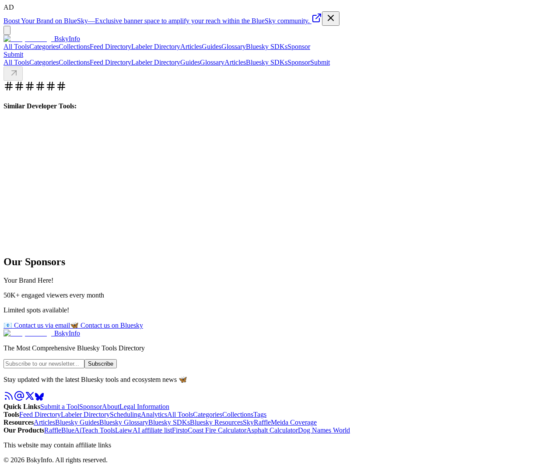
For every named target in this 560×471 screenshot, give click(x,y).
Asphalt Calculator (272, 430)
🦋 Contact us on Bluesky (106, 325)
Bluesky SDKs (266, 46)
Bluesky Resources (216, 422)
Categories (44, 46)
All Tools (16, 46)
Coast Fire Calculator (217, 430)
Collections (74, 46)
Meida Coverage (294, 422)
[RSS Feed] (9, 398)
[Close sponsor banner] (331, 18)
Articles (191, 46)
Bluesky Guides (77, 422)
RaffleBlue (59, 430)
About (110, 406)
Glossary (233, 46)
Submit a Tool (59, 406)
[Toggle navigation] (7, 30)
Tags (259, 414)
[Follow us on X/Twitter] (29, 398)
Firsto (180, 430)
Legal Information (144, 406)
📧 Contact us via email (37, 325)
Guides (211, 46)
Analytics (154, 414)
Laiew (124, 430)
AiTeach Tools (94, 430)
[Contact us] (19, 398)
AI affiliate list (152, 430)
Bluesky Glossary (123, 422)
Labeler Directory (155, 46)
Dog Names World (324, 430)
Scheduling (125, 414)
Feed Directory (110, 46)
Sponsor (298, 46)
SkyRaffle (257, 422)
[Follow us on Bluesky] (39, 398)
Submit (320, 62)
